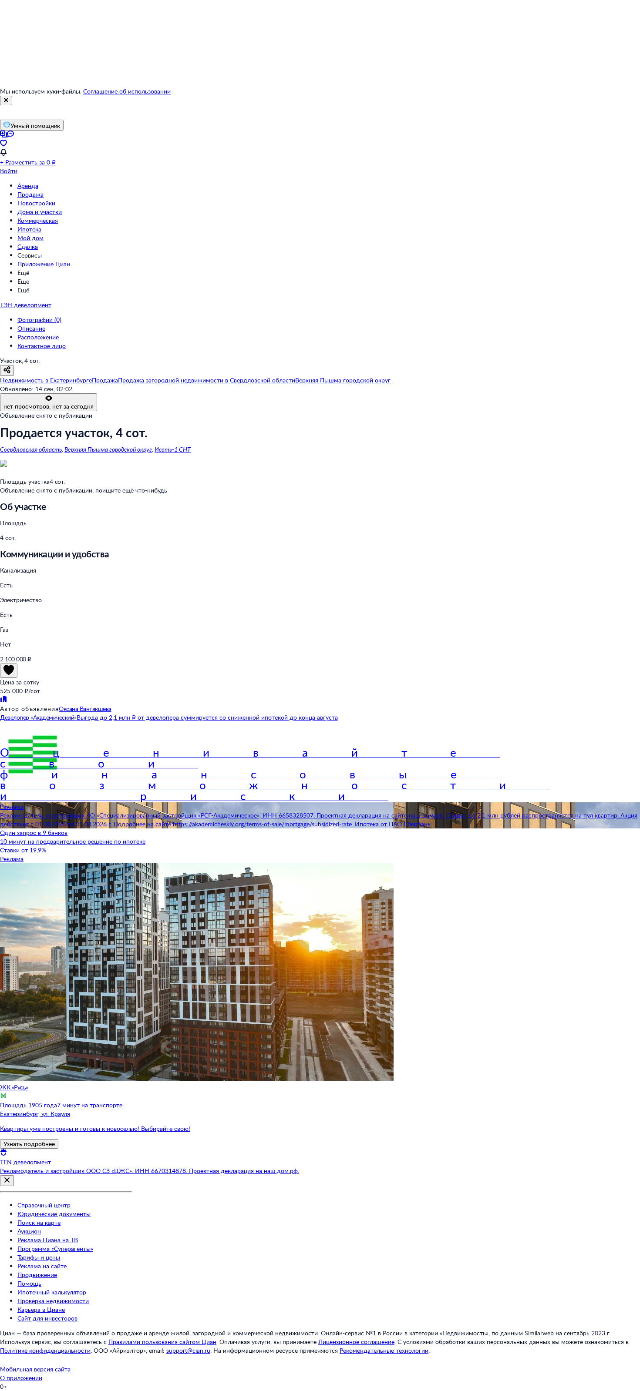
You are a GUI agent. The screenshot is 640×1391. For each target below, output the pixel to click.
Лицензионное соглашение (356, 1341)
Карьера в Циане (41, 1309)
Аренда (27, 185)
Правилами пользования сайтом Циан (162, 1341)
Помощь (29, 1283)
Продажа (30, 194)
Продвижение (37, 1274)
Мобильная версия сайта (35, 1369)
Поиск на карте (39, 1222)
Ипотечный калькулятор (51, 1292)
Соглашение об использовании (127, 91)
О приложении (21, 1378)
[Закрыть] (6, 100)
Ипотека (29, 229)
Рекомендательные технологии (384, 1350)
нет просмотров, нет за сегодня (48, 406)
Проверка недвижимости (53, 1301)
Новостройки (36, 203)
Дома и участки (39, 212)
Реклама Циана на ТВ (47, 1240)
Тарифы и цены (38, 1257)
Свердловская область (31, 449)
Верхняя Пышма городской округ (108, 449)
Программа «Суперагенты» (55, 1248)
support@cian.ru (188, 1350)
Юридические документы (54, 1214)
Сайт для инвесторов (47, 1318)
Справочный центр (44, 1205)
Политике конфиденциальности (45, 1350)
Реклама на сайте (42, 1266)
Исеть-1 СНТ (173, 449)
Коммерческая (37, 220)
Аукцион (29, 1231)
